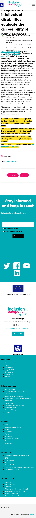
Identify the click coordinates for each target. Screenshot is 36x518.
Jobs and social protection (14, 396)
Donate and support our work (15, 496)
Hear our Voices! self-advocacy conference (19, 467)
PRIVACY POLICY (5, 508)
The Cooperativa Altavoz (10, 52)
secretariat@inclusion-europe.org (18, 328)
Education (8, 394)
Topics (7, 363)
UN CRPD (8, 412)
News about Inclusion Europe (15, 491)
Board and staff (10, 484)
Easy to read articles (12, 439)
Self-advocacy (9, 367)
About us (8, 482)
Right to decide (10, 389)
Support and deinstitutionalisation (17, 391)
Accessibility (11, 161)
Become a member (11, 494)
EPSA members (10, 460)
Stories (7, 434)
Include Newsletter (11, 229)
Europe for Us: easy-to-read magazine (18, 465)
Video (7, 429)
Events (7, 365)
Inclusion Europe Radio (13, 427)
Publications (9, 374)
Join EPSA (8, 463)
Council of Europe (11, 410)
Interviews (8, 436)
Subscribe (18, 236)
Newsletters (9, 443)
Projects (7, 377)
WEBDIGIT (32, 514)
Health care (9, 403)
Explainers (8, 432)
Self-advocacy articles (12, 469)
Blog (6, 425)
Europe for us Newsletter (13, 231)
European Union (10, 408)
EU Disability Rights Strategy (15, 405)
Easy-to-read (9, 370)
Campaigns (9, 372)
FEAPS (7, 54)
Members (8, 487)
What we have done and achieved (16, 489)
